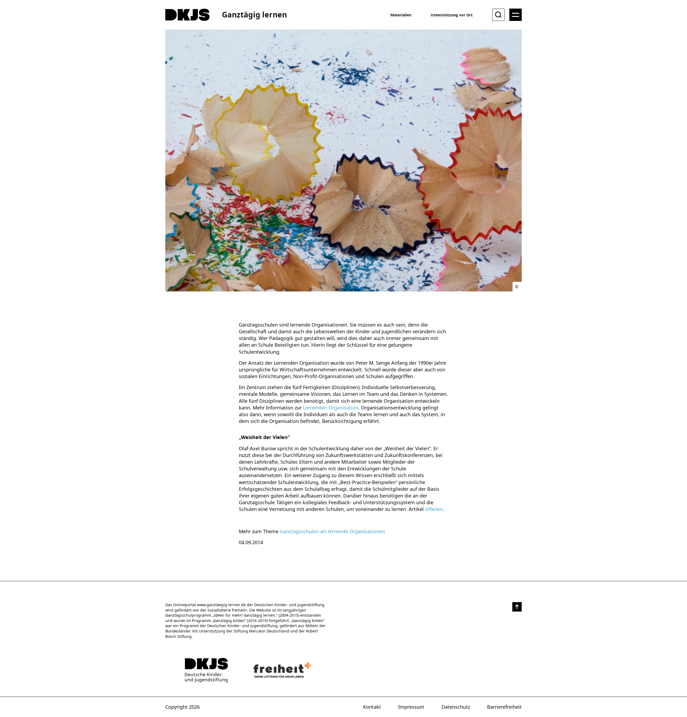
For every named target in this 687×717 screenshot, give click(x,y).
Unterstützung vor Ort (452, 14)
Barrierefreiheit (504, 707)
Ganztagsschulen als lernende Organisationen (332, 531)
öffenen (434, 509)
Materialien (400, 14)
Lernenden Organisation (330, 407)
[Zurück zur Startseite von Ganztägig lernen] (206, 670)
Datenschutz (455, 707)
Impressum (411, 707)
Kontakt (372, 707)
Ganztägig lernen (254, 14)
